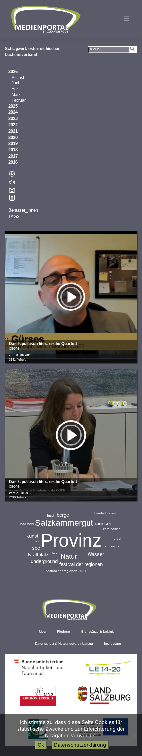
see (36, 548)
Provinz (71, 540)
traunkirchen (112, 546)
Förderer (63, 631)
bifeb (56, 553)
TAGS (14, 216)
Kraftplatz (38, 554)
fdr (37, 541)
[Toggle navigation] (126, 19)
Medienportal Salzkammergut (45, 19)
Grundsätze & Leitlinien (99, 631)
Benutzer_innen (23, 210)
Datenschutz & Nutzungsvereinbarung (64, 643)
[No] (133, 735)
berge (63, 515)
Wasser (96, 554)
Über (42, 631)
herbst (116, 538)
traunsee (102, 523)
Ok (41, 745)
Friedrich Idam (105, 513)
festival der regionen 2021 (66, 571)
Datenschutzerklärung (80, 745)
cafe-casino (112, 529)
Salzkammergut (64, 522)
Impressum (112, 643)
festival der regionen (81, 564)
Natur (69, 556)
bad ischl (27, 524)
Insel (50, 515)
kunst (32, 536)
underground (44, 561)
